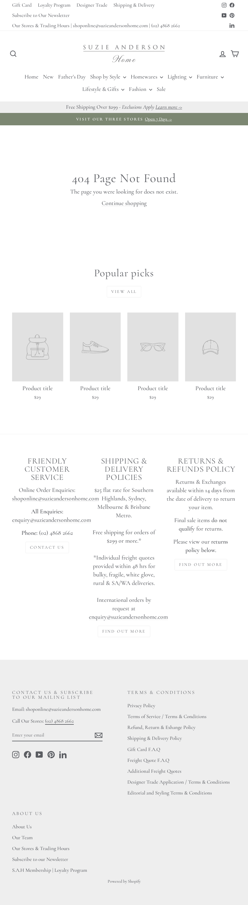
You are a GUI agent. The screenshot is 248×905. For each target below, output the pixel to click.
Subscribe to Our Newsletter (41, 15)
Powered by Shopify (124, 881)
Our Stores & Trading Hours (41, 848)
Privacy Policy (141, 705)
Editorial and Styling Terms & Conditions (169, 793)
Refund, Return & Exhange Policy (161, 727)
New (48, 76)
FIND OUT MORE (124, 631)
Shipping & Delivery (134, 5)
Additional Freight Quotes (154, 771)
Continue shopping (124, 203)
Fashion (138, 88)
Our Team (22, 837)
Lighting (178, 76)
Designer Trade (92, 5)
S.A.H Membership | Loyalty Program (49, 870)
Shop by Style (106, 76)
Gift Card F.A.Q (143, 749)
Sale (161, 88)
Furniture (208, 76)
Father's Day (72, 76)
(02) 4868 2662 (59, 721)
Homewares (144, 76)
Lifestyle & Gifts (101, 88)
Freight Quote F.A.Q (148, 760)
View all (124, 291)
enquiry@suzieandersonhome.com (51, 520)
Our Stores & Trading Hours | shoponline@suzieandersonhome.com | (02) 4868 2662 (96, 25)
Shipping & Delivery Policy (154, 738)
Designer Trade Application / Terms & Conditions (178, 782)
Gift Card (22, 5)
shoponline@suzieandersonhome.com (55, 498)
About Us (22, 826)
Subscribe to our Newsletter (40, 859)
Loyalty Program (54, 5)
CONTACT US (47, 547)
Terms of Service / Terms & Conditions (167, 716)
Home (31, 76)
